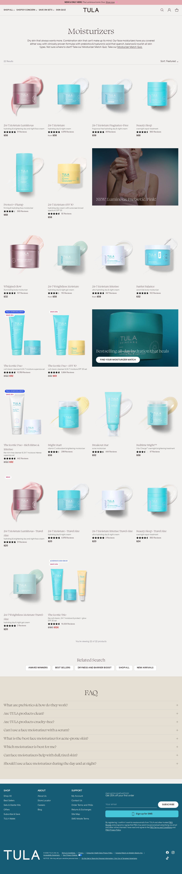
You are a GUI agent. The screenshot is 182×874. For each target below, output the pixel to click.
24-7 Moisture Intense (105, 286)
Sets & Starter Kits (12, 805)
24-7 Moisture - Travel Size (63, 531)
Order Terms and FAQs (82, 805)
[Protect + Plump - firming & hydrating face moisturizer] (25, 174)
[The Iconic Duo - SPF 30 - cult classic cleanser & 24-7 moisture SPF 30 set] (69, 335)
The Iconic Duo (13, 365)
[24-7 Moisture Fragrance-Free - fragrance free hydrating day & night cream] (113, 95)
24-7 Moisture (56, 125)
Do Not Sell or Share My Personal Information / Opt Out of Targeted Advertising (109, 858)
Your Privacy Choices (70, 855)
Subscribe (168, 805)
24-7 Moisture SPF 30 (60, 204)
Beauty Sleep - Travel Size (151, 531)
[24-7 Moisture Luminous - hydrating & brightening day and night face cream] (25, 95)
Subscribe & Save (12, 814)
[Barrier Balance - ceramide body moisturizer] (157, 256)
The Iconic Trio (57, 614)
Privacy (81, 853)
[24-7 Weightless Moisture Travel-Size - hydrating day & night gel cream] (25, 584)
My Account (77, 796)
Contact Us (77, 801)
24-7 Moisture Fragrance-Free (110, 125)
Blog (40, 810)
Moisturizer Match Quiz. (129, 47)
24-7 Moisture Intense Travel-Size (112, 531)
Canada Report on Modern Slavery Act (129, 853)
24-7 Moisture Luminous (19, 125)
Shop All (8, 796)
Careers (41, 805)
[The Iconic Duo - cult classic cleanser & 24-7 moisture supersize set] (25, 335)
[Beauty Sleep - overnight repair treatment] (157, 95)
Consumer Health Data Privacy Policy (99, 853)
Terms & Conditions (69, 853)
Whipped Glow (12, 286)
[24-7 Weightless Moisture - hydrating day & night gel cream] (69, 256)
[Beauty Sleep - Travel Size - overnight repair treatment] (157, 501)
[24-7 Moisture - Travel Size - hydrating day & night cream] (69, 501)
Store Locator (44, 801)
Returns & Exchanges (81, 810)
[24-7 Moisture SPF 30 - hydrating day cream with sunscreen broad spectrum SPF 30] (69, 174)
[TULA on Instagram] (173, 853)
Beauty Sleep (144, 125)
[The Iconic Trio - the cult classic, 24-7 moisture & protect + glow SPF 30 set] (69, 584)
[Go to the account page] (169, 10)
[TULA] (91, 10)
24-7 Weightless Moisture (63, 286)
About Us (42, 796)
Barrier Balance (145, 286)
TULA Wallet (9, 819)
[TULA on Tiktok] (167, 858)
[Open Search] (162, 10)
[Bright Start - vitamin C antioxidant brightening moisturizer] (69, 415)
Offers (7, 810)
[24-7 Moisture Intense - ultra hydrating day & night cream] (113, 256)
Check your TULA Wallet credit (102, 2)
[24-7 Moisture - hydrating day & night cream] (69, 95)
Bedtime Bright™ (146, 445)
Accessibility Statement (51, 855)
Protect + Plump (13, 204)
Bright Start (55, 445)
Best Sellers (9, 801)
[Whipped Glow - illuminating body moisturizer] (25, 256)
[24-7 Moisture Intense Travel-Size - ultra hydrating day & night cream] (113, 501)
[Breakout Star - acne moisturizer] (113, 415)
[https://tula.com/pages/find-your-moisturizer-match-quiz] (135, 338)
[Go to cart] (176, 10)
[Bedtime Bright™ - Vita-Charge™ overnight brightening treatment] (157, 415)
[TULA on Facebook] (167, 853)
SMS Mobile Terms (80, 819)
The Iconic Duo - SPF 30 (62, 365)
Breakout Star (100, 445)
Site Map (76, 814)
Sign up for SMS (144, 814)
